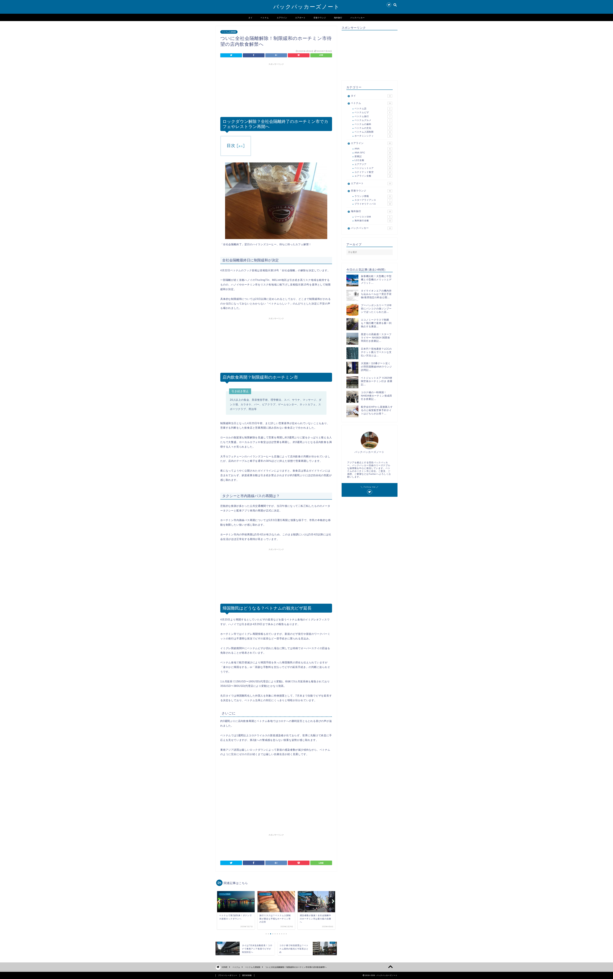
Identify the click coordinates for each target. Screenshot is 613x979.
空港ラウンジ (320, 17)
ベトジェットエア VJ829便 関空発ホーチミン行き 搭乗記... (376, 381)
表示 (240, 146)
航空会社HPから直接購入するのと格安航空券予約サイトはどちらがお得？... (377, 410)
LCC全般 (373, 160)
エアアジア (372, 164)
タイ (250, 17)
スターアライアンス (372, 200)
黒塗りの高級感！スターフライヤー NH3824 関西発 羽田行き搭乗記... (376, 337)
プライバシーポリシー (227, 975)
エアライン (282, 17)
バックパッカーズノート (306, 6)
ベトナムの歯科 (372, 124)
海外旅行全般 (373, 220)
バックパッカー (357, 17)
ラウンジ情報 (373, 196)
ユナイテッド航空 (373, 172)
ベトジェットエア (373, 168)
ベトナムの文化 (372, 128)
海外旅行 (338, 17)
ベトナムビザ (372, 112)
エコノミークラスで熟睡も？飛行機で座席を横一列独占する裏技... (376, 323)
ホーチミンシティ (373, 136)
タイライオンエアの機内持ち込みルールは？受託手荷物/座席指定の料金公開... (376, 294)
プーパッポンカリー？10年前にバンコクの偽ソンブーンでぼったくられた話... (376, 308)
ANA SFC (373, 152)
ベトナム (265, 17)
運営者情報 (247, 975)
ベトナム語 (372, 108)
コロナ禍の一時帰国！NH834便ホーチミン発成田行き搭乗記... (376, 395)
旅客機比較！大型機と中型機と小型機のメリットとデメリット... (376, 279)
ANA (373, 148)
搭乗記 (373, 156)
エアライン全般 (373, 176)
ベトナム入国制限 (229, 32)
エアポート (300, 17)
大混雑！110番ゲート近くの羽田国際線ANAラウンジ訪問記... (376, 366)
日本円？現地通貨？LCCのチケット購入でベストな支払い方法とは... (376, 352)
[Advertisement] (276, 89)
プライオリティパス (373, 204)
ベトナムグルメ (372, 120)
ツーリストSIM (372, 217)
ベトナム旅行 (372, 116)
